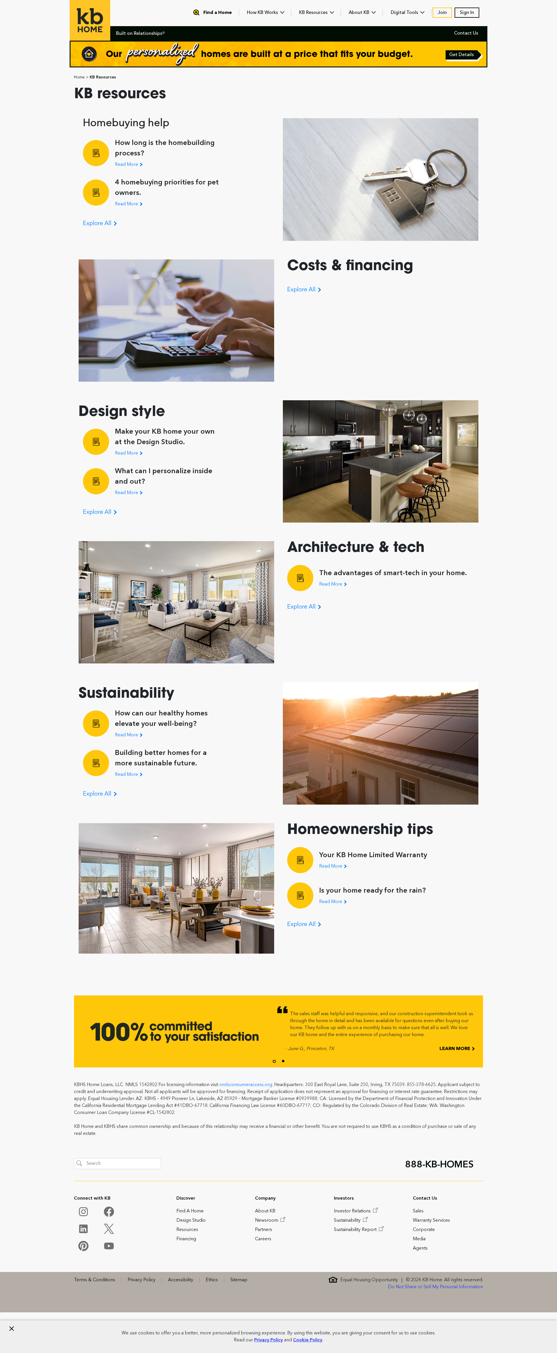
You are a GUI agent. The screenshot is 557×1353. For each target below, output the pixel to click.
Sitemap (238, 1280)
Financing (186, 1239)
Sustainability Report (356, 1230)
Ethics (212, 1280)
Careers (263, 1239)
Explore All (98, 224)
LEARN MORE (455, 1049)
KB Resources (314, 12)
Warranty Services (431, 1220)
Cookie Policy (307, 1340)
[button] (274, 1061)
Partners (263, 1230)
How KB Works (263, 12)
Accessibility (180, 1280)
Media (419, 1239)
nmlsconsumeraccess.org (245, 1085)
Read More (127, 164)
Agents (420, 1248)
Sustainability (348, 1220)
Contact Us (466, 33)
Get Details (462, 55)
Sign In (467, 12)
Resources (187, 1230)
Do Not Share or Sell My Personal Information (435, 1287)
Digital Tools (405, 12)
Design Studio (191, 1220)
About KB (359, 12)
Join (442, 12)
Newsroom (267, 1220)
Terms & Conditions (94, 1280)
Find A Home (190, 1211)
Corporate (424, 1230)
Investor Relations (353, 1211)
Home (79, 77)
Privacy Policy (268, 1340)
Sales (418, 1211)
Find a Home (217, 12)
